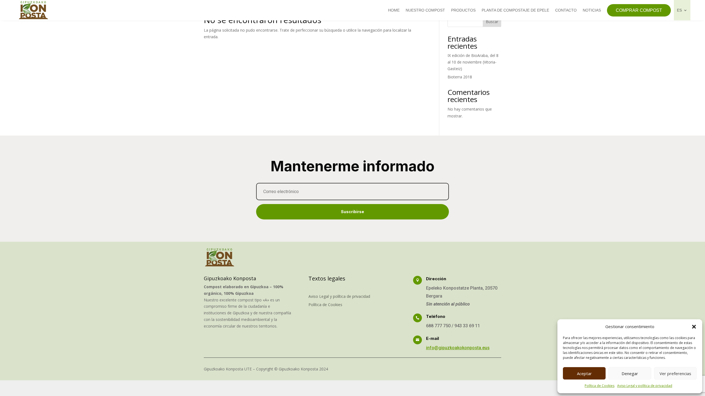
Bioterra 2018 (460, 76)
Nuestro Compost (425, 10)
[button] (694, 326)
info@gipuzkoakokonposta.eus (458, 347)
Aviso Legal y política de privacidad (644, 385)
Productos (463, 10)
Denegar (630, 373)
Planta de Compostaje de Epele (515, 10)
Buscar (492, 21)
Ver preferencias (675, 373)
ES (679, 10)
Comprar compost (639, 10)
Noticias (592, 10)
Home (394, 10)
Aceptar (584, 373)
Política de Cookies (599, 385)
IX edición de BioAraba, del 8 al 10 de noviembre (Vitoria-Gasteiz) (473, 62)
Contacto (566, 10)
